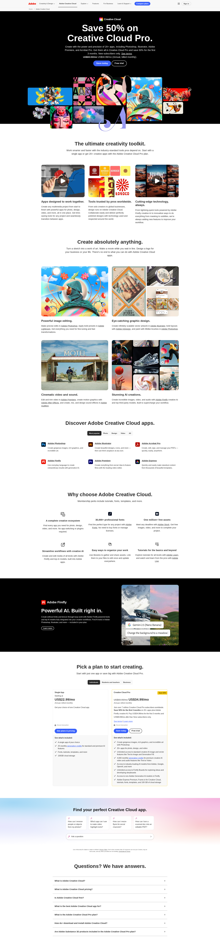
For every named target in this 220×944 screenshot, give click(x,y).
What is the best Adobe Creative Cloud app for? (78, 906)
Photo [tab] (105, 433)
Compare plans (142, 4)
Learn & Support (123, 3)
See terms (126, 53)
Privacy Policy (103, 849)
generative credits (74, 746)
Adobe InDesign (123, 329)
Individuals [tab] (93, 682)
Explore (83, 3)
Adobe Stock (163, 524)
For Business (108, 3)
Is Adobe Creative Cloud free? (69, 898)
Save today (102, 63)
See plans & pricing (66, 731)
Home (31, 9)
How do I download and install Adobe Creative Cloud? (81, 923)
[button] (179, 3)
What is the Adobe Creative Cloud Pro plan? (76, 915)
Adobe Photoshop (69, 326)
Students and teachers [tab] (111, 682)
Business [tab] (127, 682)
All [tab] (130, 433)
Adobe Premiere (68, 400)
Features (95, 3)
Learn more (47, 628)
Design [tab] (114, 433)
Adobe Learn (172, 555)
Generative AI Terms (124, 851)
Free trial (119, 63)
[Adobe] (32, 3)
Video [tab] (123, 433)
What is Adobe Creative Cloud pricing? (74, 889)
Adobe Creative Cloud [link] (67, 3)
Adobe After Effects (50, 403)
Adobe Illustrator (157, 326)
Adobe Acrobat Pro (151, 443)
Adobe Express (149, 461)
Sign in (186, 4)
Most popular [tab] (94, 433)
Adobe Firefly (162, 400)
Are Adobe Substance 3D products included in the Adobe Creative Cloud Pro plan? (95, 931)
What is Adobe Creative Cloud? (70, 881)
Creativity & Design (46, 3)
